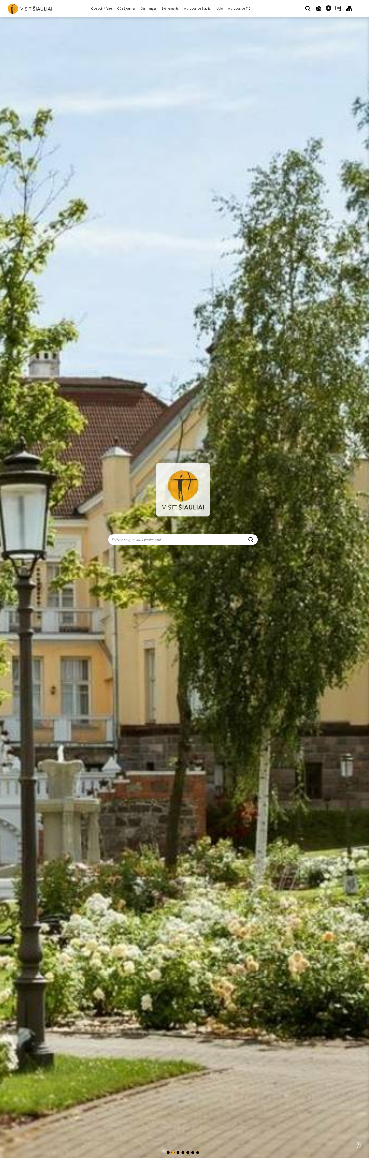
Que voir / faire (101, 8)
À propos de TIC (239, 8)
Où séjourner (126, 8)
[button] (168, 1152)
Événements (170, 8)
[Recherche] (308, 8)
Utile (220, 8)
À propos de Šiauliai (197, 8)
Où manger (148, 8)
